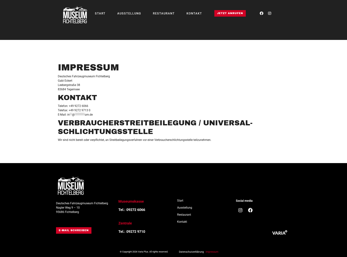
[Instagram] (269, 13)
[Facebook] (261, 13)
